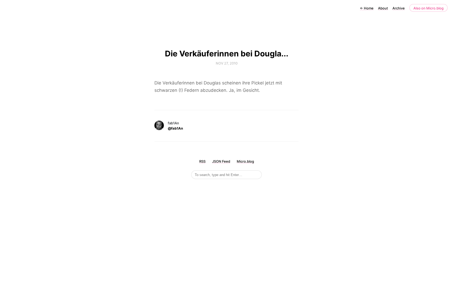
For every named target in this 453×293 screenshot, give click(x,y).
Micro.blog (245, 161)
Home (367, 8)
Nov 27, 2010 (227, 63)
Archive (398, 8)
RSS (202, 161)
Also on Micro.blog (428, 8)
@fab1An (175, 128)
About (383, 8)
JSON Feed (221, 161)
